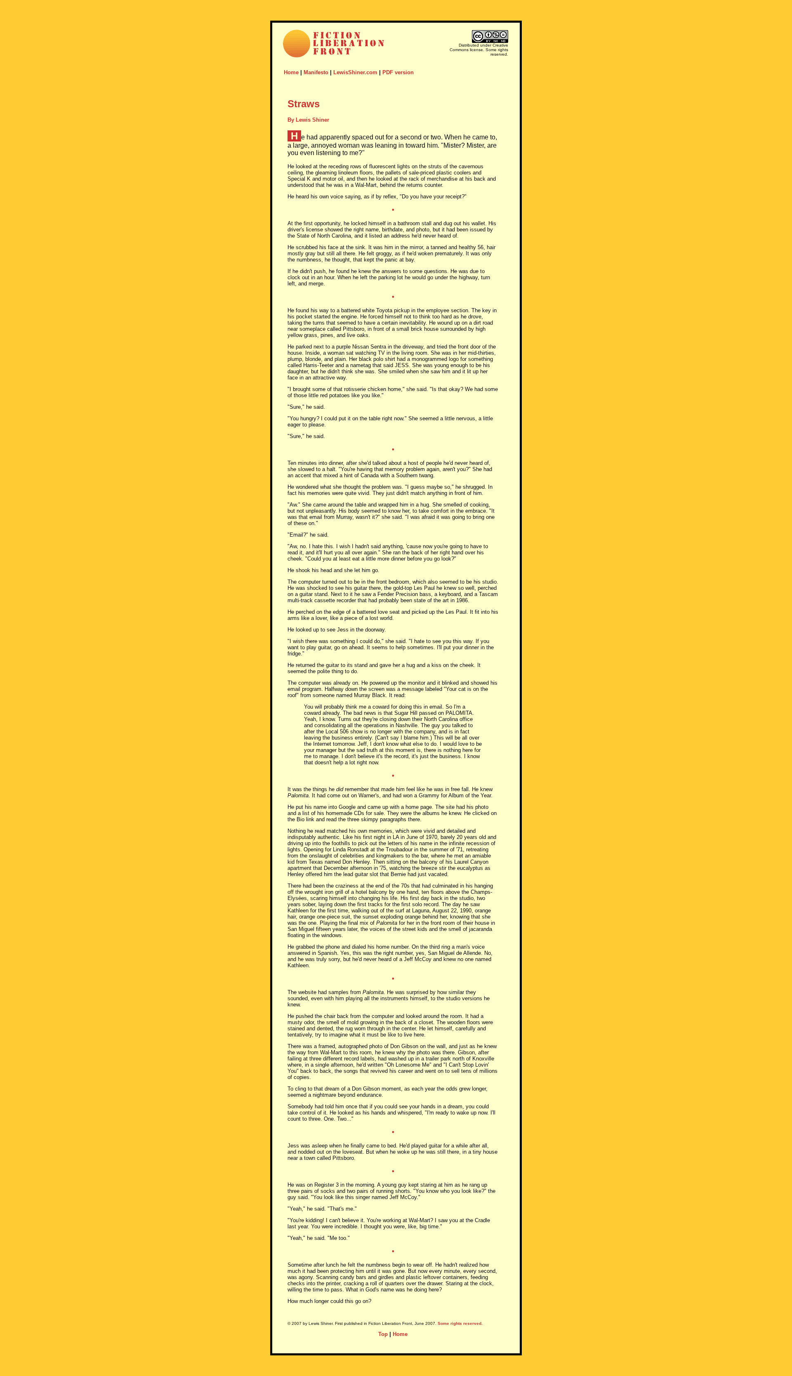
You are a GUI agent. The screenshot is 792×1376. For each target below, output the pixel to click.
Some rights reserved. (460, 1323)
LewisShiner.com (355, 72)
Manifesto (316, 72)
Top (383, 1334)
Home (291, 72)
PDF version (398, 72)
